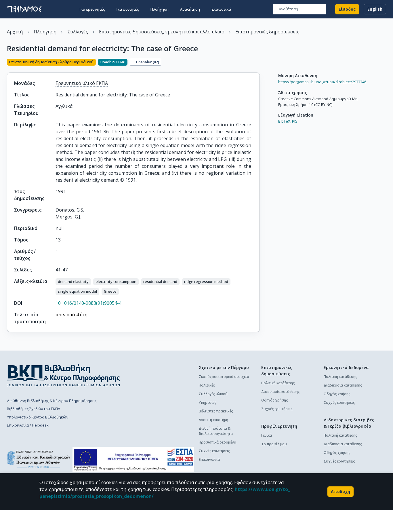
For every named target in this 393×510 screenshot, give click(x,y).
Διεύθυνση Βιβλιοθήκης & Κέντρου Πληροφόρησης (51, 400)
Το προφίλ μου (274, 444)
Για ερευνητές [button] (92, 9)
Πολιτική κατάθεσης (278, 382)
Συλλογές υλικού (213, 393)
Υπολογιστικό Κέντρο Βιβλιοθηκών (37, 417)
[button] (73, 281)
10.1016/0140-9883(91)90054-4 (88, 303)
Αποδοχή (340, 491)
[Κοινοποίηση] (257, 62)
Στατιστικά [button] (221, 9)
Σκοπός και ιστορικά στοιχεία (224, 376)
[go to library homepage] (63, 375)
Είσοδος (347, 9)
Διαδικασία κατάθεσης (280, 391)
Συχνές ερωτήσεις (214, 450)
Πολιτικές (207, 385)
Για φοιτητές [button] (128, 9)
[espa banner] (133, 459)
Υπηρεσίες (207, 402)
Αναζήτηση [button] (190, 9)
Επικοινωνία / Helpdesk (28, 425)
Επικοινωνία (209, 459)
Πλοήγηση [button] (159, 9)
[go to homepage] (24, 9)
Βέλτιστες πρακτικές (216, 411)
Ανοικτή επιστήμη (213, 419)
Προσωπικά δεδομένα (217, 442)
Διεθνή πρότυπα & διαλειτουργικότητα (216, 431)
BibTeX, (284, 121)
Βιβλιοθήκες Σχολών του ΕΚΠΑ (33, 408)
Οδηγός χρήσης (274, 400)
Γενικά (266, 435)
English (374, 9)
